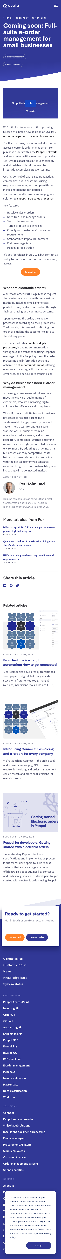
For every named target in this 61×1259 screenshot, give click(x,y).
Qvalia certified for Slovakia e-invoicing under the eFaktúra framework (29, 545)
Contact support (14, 965)
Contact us (30, 271)
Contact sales (37, 937)
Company (8, 1178)
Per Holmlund (32, 484)
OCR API (8, 1021)
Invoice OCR (10, 1053)
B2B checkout (12, 1059)
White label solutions (16, 1125)
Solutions (10, 1106)
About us (8, 1185)
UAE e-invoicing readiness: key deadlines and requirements (28, 558)
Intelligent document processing (24, 1132)
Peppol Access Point (16, 1002)
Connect (8, 1113)
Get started (15, 937)
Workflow (9, 1097)
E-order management (14, 56)
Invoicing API (11, 1008)
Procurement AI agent (17, 1144)
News (7, 971)
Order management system (20, 1163)
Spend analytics (13, 1170)
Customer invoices (15, 1157)
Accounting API (12, 1027)
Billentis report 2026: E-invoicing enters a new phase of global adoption (29, 531)
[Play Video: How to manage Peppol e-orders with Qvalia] (30, 103)
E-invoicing (10, 1046)
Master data (10, 1084)
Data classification (15, 1091)
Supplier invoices (14, 1151)
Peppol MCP (10, 1040)
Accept (38, 1245)
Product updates (12, 64)
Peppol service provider (18, 1119)
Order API (9, 1015)
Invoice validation (14, 1078)
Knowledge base (15, 977)
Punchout (9, 1072)
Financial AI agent (14, 1138)
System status (13, 984)
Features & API (12, 995)
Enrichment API (13, 1034)
